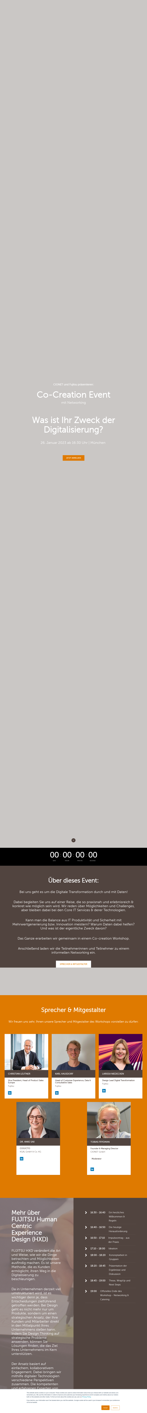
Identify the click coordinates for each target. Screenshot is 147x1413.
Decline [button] (115, 1408)
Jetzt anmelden (73, 458)
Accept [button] (105, 1408)
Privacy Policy (86, 1397)
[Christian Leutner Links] (9, 1093)
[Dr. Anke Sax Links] (21, 1158)
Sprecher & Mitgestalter (73, 964)
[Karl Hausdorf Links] (57, 1093)
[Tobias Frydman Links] (92, 1169)
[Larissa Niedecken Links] (104, 1090)
